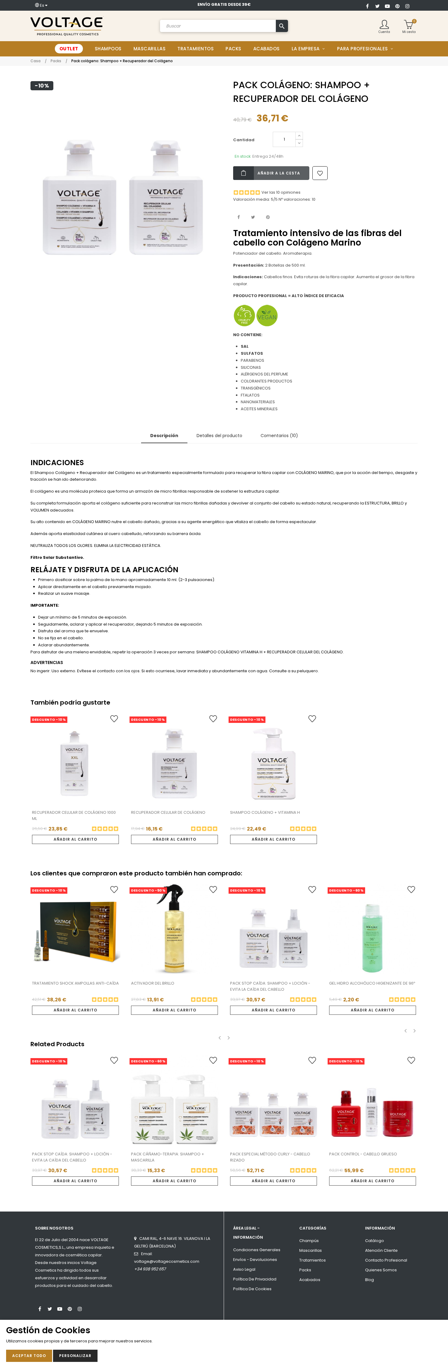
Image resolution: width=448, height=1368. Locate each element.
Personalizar (75, 1355)
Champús (309, 1241)
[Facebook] (367, 5)
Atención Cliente (381, 1250)
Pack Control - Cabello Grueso (363, 1154)
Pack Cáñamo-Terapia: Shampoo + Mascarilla (167, 1157)
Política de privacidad (254, 1279)
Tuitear (253, 217)
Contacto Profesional (386, 1260)
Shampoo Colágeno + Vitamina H (265, 812)
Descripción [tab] (164, 436)
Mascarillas (310, 1250)
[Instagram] (407, 5)
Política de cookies (252, 1289)
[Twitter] (377, 5)
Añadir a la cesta (279, 173)
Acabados (309, 1280)
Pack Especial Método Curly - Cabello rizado (270, 1157)
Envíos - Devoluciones (255, 1259)
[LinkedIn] (89, 1306)
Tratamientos (312, 1260)
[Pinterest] (397, 5)
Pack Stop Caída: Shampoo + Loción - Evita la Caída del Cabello (270, 986)
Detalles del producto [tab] (219, 436)
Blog (369, 1280)
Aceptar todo (29, 1355)
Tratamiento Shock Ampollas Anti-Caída (75, 983)
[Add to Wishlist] (320, 173)
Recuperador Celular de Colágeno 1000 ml (74, 815)
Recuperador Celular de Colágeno (168, 812)
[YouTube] (387, 5)
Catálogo (374, 1241)
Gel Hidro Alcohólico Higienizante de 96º (372, 983)
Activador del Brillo (152, 983)
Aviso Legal (244, 1269)
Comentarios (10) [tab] (279, 436)
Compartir (238, 217)
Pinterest (267, 217)
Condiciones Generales (256, 1250)
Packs (305, 1270)
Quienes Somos (381, 1270)
